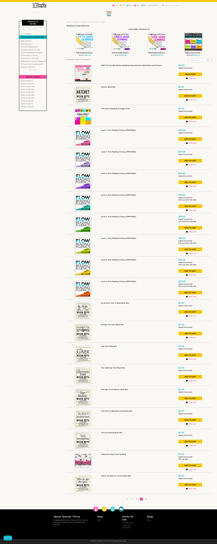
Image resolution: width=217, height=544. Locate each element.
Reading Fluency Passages (34, 61)
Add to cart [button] (190, 96)
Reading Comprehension (90, 22)
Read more (190, 74)
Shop (149, 520)
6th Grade (28, 95)
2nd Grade (28, 84)
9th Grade (28, 104)
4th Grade (28, 89)
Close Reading (30, 47)
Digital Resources (31, 50)
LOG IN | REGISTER (153, 5)
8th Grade (28, 101)
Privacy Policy (127, 523)
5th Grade (28, 92)
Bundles (27, 41)
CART (145, 5)
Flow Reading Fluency (33, 53)
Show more (33, 70)
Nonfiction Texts (31, 58)
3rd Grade (28, 86)
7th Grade (28, 98)
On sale (27, 34)
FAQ (99, 520)
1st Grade (28, 81)
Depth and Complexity (33, 64)
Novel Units (29, 67)
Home (69, 22)
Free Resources (30, 55)
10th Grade (28, 107)
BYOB (27, 44)
